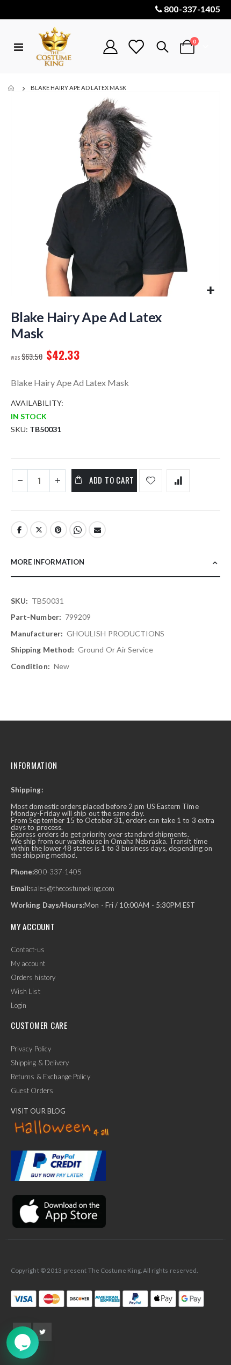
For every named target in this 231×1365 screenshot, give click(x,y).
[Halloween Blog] (62, 1128)
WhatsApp (77, 529)
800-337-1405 (192, 9)
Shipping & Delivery (40, 1062)
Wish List (25, 991)
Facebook (19, 529)
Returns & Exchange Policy (50, 1076)
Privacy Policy (31, 1048)
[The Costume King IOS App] (58, 1210)
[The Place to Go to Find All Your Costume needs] (63, 47)
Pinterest (58, 529)
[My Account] (110, 47)
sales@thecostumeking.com (72, 888)
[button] (210, 290)
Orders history (33, 977)
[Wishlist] (136, 47)
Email (97, 529)
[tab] (115, 562)
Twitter (38, 529)
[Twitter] (42, 1332)
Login (18, 1005)
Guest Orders (32, 1090)
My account (28, 963)
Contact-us (28, 949)
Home (12, 88)
